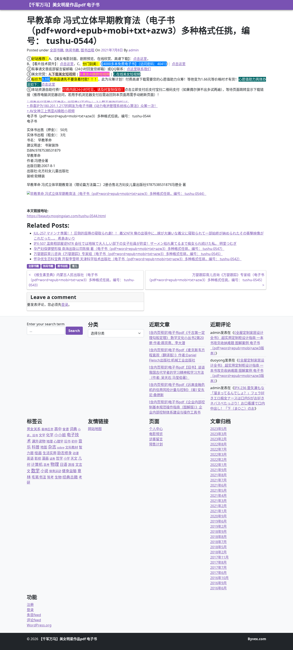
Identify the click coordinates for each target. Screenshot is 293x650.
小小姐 (60, 434)
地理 (49, 441)
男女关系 (34, 429)
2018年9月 (218, 531)
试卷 (52, 458)
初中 (74, 441)
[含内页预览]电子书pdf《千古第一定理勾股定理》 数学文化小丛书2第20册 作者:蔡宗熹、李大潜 (177, 337)
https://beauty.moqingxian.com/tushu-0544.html (66, 216)
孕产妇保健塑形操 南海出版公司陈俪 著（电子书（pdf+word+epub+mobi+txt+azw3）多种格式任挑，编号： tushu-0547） (129, 248)
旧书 (67, 441)
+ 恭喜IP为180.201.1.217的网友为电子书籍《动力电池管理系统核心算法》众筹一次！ (92, 105)
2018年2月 (218, 552)
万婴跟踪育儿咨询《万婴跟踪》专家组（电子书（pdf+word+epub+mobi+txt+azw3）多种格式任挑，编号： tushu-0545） (128, 253)
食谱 (65, 429)
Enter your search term (46, 324)
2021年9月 (218, 470)
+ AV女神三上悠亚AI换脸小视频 (51, 111)
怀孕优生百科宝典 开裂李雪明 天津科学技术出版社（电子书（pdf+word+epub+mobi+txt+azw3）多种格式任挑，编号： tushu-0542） (138, 259)
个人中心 (156, 428)
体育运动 (55, 471)
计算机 (37, 464)
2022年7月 (218, 449)
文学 (42, 435)
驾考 (50, 477)
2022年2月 (218, 459)
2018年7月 (218, 541)
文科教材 (71, 447)
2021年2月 (218, 506)
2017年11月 (219, 557)
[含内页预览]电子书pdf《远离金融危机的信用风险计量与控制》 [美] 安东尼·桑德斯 (177, 389)
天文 (74, 458)
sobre (60, 447)
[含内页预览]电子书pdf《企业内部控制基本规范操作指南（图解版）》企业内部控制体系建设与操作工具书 (177, 407)
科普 (35, 447)
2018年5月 (218, 547)
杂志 (52, 447)
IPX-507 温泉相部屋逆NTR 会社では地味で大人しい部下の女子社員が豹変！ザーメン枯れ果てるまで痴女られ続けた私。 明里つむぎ (135, 243)
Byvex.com (257, 639)
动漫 (76, 453)
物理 (54, 464)
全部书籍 (56, 50)
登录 (64, 304)
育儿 (74, 266)
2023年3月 (218, 434)
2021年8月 (218, 475)
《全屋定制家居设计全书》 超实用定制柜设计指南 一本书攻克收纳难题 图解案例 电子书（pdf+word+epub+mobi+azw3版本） (237, 343)
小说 (44, 470)
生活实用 (49, 453)
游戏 (71, 464)
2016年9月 (218, 583)
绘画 (38, 452)
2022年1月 (218, 464)
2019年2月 (218, 526)
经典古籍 (70, 477)
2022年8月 (218, 444)
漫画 (45, 458)
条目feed (34, 615)
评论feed (34, 620)
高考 (47, 465)
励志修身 (64, 452)
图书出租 (87, 50)
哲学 (59, 458)
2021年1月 (218, 511)
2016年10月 (219, 577)
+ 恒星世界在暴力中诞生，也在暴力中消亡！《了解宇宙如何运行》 (78, 100)
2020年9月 (218, 516)
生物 (58, 477)
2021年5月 (218, 490)
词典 (73, 428)
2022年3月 (218, 454)
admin (133, 50)
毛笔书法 (39, 477)
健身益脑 (69, 470)
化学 (49, 434)
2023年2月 (218, 439)
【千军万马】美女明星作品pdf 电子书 (63, 5)
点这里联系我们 (139, 69)
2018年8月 (218, 536)
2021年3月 (218, 500)
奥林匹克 (47, 429)
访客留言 (156, 439)
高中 (58, 428)
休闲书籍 (72, 50)
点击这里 (140, 58)
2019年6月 (218, 521)
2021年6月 (218, 485)
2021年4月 (218, 495)
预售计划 (156, 444)
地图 (43, 447)
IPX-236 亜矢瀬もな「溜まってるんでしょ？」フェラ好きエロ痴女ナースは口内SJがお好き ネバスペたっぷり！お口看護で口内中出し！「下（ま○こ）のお (237, 398)
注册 (30, 604)
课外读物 (38, 441)
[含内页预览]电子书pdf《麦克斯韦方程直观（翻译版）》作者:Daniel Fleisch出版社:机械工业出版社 (177, 355)
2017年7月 (218, 567)
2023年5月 (218, 428)
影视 (38, 458)
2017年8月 (218, 562)
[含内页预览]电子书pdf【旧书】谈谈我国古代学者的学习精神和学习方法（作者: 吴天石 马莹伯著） (177, 372)
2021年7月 (218, 480)
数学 (35, 471)
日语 (63, 464)
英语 (30, 458)
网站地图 (95, 428)
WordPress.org (39, 625)
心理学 (58, 441)
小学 (67, 458)
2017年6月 (218, 572)
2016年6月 (218, 588)
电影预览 (156, 434)
